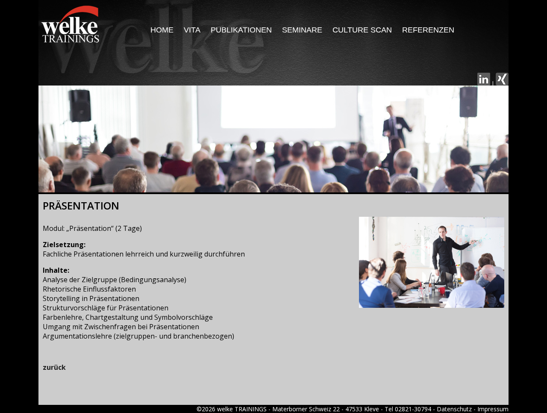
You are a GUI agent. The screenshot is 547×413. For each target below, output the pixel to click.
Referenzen (428, 30)
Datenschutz (454, 409)
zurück (54, 367)
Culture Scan (362, 30)
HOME (162, 30)
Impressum (493, 409)
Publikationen (241, 30)
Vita (192, 30)
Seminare (302, 30)
